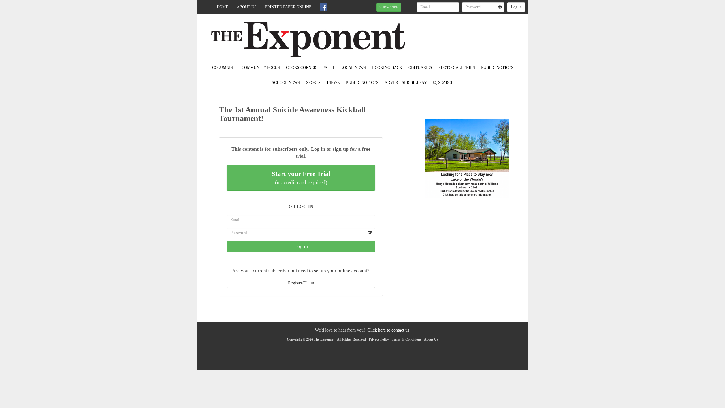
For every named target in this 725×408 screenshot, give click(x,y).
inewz (333, 82)
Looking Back (387, 67)
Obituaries (420, 67)
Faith (328, 67)
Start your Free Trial (301, 177)
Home (222, 7)
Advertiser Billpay (406, 82)
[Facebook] (324, 7)
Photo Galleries (456, 67)
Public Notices (497, 67)
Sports (313, 82)
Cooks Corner (301, 67)
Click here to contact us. (388, 330)
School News (286, 82)
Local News (353, 67)
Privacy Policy (379, 339)
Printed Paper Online (288, 7)
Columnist (223, 67)
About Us (247, 7)
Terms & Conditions (406, 339)
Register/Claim (301, 282)
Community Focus (261, 67)
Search (445, 82)
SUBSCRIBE (388, 7)
